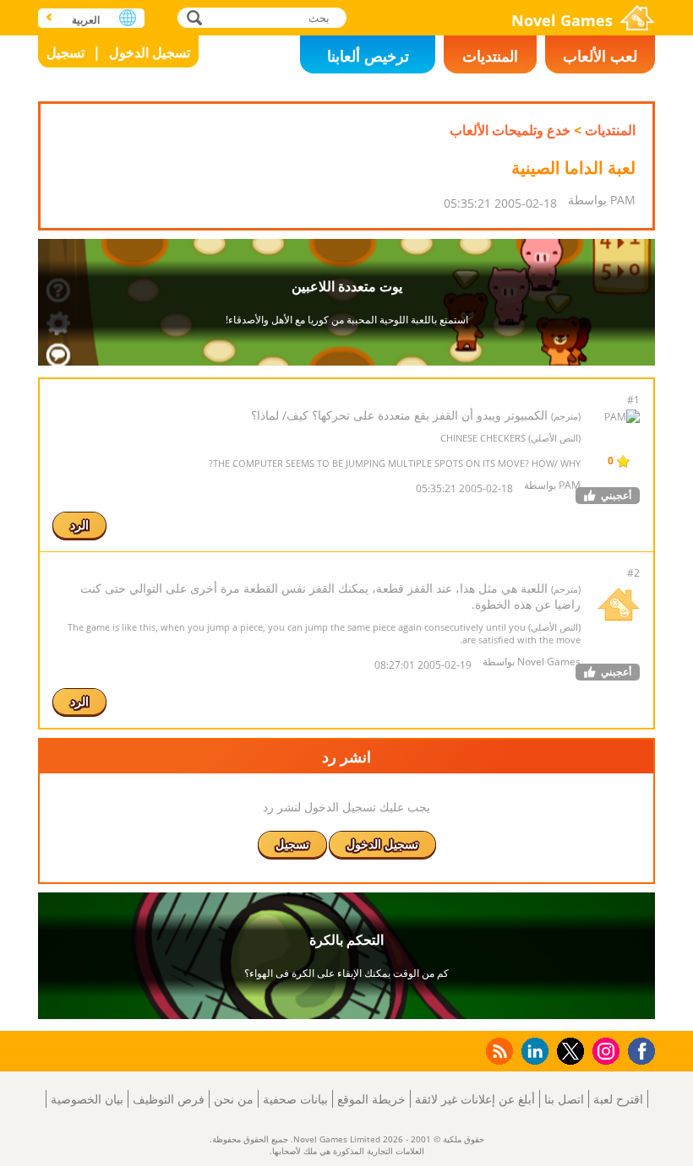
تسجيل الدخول (149, 52)
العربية (86, 20)
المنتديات (490, 56)
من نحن (234, 1099)
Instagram (603, 1050)
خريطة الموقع (371, 1099)
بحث (192, 17)
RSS (498, 1051)
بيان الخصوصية (87, 1099)
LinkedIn (532, 1051)
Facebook (637, 1049)
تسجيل (65, 52)
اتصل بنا (564, 1099)
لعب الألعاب (600, 56)
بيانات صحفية (295, 1099)
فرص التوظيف (169, 1099)
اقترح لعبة (618, 1099)
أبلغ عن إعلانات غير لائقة (475, 1099)
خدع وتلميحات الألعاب (510, 130)
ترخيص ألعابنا (368, 56)
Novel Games (562, 20)
